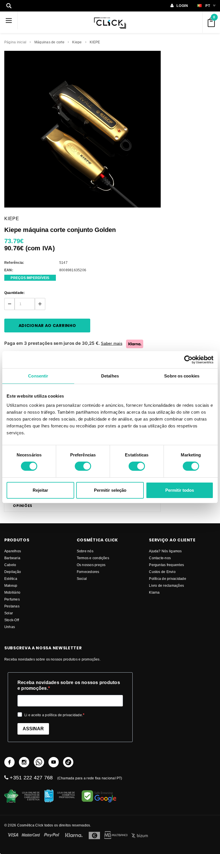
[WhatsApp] (39, 762)
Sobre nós (85, 551)
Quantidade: (14, 293)
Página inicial (15, 42)
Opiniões (22, 505)
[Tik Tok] (68, 762)
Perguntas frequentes (166, 565)
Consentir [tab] (38, 375)
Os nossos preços (91, 565)
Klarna (154, 592)
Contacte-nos (160, 558)
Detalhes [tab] (110, 375)
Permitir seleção (110, 490)
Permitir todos (179, 490)
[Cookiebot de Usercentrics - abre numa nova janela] (188, 359)
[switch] (83, 466)
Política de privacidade (167, 578)
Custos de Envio (162, 572)
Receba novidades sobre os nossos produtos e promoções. (68, 685)
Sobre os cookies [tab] (181, 375)
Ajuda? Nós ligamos (165, 551)
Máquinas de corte (49, 42)
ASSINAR (33, 728)
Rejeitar (40, 490)
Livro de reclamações (166, 585)
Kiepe (77, 42)
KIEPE (95, 42)
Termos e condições (93, 558)
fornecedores (88, 572)
